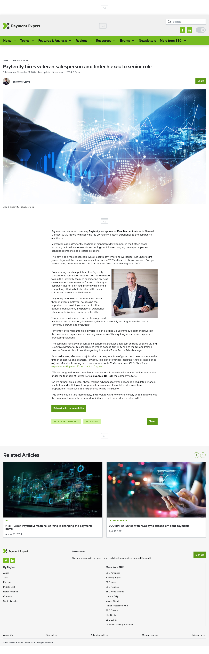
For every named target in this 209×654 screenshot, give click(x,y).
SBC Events (112, 620)
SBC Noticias (112, 587)
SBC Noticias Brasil (115, 591)
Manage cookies (150, 635)
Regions (81, 40)
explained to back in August (76, 366)
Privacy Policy (199, 635)
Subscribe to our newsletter (68, 408)
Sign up (199, 555)
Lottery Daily (112, 596)
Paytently (92, 421)
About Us (8, 635)
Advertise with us (99, 635)
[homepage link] (21, 26)
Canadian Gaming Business (119, 624)
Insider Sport (112, 601)
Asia (5, 577)
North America (10, 591)
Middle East (9, 587)
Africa (6, 573)
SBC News (111, 582)
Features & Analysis (52, 40)
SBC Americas (113, 573)
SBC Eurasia (112, 610)
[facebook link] (182, 30)
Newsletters (147, 40)
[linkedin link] (189, 30)
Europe (7, 582)
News (7, 40)
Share (201, 81)
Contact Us (51, 635)
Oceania (7, 596)
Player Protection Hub (117, 605)
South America (10, 601)
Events (125, 40)
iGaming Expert (113, 577)
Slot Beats (111, 615)
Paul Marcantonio (66, 421)
